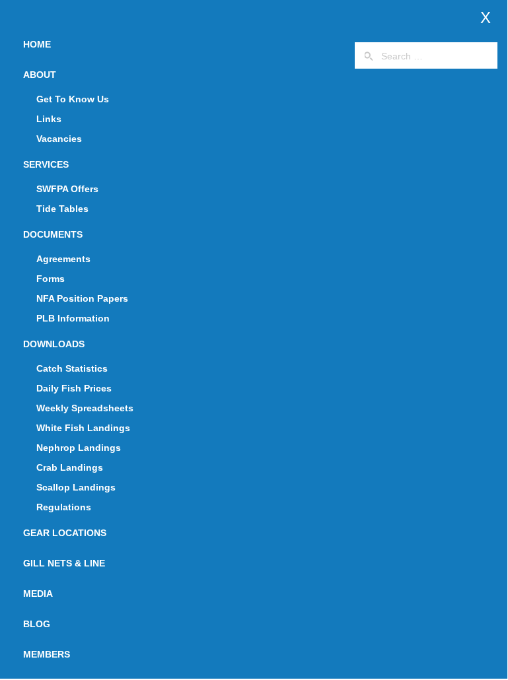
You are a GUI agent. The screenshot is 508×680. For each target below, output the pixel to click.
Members (46, 654)
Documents (53, 234)
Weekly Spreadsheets (84, 408)
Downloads (54, 344)
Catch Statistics (72, 368)
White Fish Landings (83, 428)
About (39, 74)
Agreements (63, 259)
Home (37, 44)
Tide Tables (62, 208)
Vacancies (59, 138)
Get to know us (72, 99)
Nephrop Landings (78, 447)
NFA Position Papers (82, 298)
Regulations (63, 507)
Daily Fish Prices (74, 388)
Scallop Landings (76, 487)
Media (38, 593)
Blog (36, 624)
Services (46, 164)
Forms (50, 278)
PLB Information (73, 318)
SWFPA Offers (67, 189)
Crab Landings (69, 467)
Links (48, 119)
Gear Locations (64, 532)
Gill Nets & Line (64, 563)
